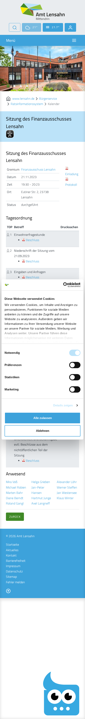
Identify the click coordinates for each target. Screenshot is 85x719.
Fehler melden (15, 582)
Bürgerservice (48, 98)
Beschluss (32, 240)
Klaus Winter (65, 498)
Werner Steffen (67, 487)
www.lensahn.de (23, 98)
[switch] (74, 365)
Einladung (71, 174)
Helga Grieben (40, 481)
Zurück (15, 517)
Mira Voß (11, 481)
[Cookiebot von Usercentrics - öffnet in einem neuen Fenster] (63, 284)
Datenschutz (14, 571)
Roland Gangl (15, 503)
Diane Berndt (14, 498)
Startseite (12, 544)
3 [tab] (21, 86)
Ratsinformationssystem (27, 103)
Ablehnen (42, 430)
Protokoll (71, 184)
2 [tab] (14, 86)
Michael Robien (16, 487)
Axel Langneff (40, 503)
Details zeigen (63, 405)
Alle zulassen (42, 418)
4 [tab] (27, 86)
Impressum (13, 566)
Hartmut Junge (41, 498)
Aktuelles (12, 550)
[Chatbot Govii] (61, 693)
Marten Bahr (14, 492)
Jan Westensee (67, 492)
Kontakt (11, 555)
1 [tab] (8, 86)
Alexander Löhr (67, 481)
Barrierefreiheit (16, 560)
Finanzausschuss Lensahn (38, 169)
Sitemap (11, 576)
